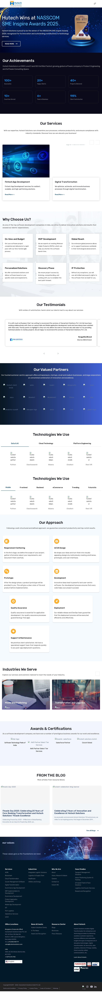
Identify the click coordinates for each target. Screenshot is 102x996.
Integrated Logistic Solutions (37, 872)
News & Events (37, 924)
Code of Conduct (45, 988)
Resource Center (59, 924)
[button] (95, 4)
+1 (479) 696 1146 (10, 957)
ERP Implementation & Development (12, 892)
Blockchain (8, 875)
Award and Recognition (38, 934)
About (53, 872)
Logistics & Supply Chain (36, 875)
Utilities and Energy (34, 882)
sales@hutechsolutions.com (13, 944)
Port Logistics (9, 911)
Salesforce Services (11, 914)
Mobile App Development (13, 904)
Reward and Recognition (83, 891)
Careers (54, 879)
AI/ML (7, 872)
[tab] (15, 443)
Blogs (53, 927)
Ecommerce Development (13, 896)
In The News (35, 931)
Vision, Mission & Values (59, 875)
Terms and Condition (9, 988)
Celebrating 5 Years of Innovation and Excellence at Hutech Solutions (21, 812)
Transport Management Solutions (82, 873)
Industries (32, 869)
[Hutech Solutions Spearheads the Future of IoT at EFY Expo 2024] (77, 796)
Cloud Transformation (12, 879)
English (11, 961)
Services (8, 869)
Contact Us (55, 882)
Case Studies (80, 869)
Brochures (55, 931)
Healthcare (31, 879)
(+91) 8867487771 (13, 942)
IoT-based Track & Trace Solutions (82, 884)
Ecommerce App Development (15, 888)
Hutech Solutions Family (39, 927)
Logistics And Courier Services (85, 888)
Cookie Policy (33, 988)
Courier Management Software (15, 882)
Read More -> (9, 194)
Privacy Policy (22, 988)
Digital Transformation (12, 885)
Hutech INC (55, 885)
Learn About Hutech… (80, 957)
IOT (6, 908)
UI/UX (7, 917)
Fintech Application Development (11, 900)
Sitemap (55, 988)
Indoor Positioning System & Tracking (84, 879)
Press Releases (57, 934)
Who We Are (56, 869)
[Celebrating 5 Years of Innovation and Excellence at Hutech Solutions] (25, 796)
